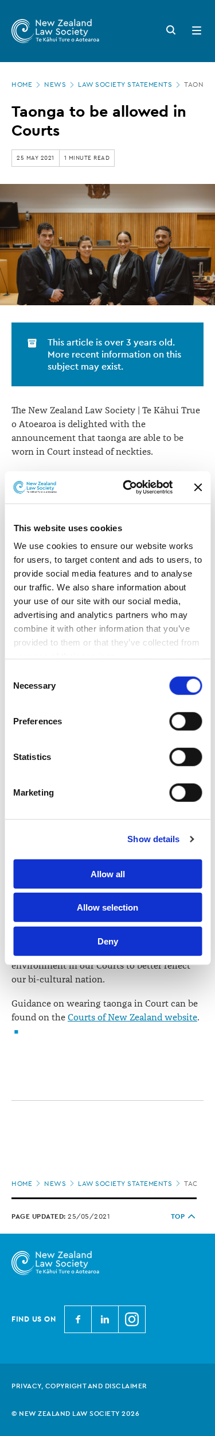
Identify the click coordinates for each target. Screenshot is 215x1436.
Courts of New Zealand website (132, 1017)
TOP (178, 1216)
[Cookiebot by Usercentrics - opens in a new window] (128, 487)
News (55, 84)
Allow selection (107, 907)
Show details (153, 839)
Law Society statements (125, 84)
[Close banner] (198, 487)
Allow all (108, 873)
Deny (107, 941)
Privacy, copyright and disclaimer (79, 1386)
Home (21, 84)
